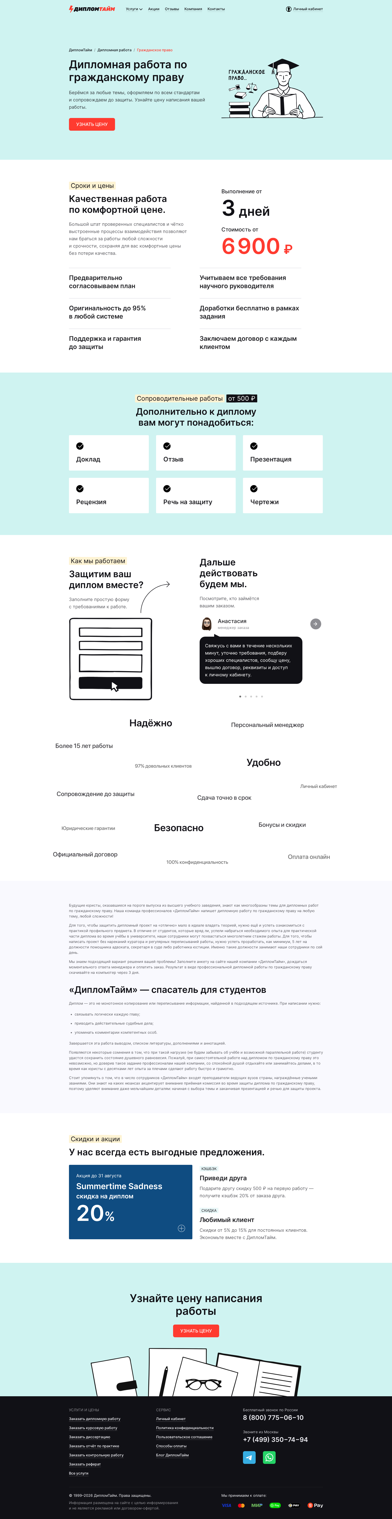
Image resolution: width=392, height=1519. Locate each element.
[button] (240, 696)
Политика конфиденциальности (185, 1428)
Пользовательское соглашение (184, 1437)
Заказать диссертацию (89, 1437)
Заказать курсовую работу (93, 1428)
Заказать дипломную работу (94, 1418)
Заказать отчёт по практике (94, 1446)
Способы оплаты (171, 1446)
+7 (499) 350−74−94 (275, 1439)
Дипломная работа (115, 50)
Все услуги (78, 1473)
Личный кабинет (171, 1418)
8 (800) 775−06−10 (273, 1417)
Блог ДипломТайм (172, 1455)
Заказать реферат (85, 1464)
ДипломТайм (80, 50)
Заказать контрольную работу (96, 1455)
